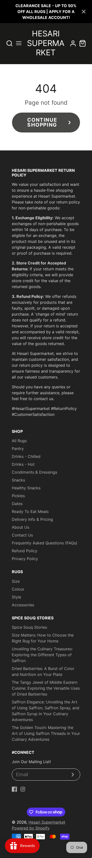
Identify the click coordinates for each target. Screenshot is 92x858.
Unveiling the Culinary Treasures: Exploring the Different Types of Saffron (42, 654)
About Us (20, 527)
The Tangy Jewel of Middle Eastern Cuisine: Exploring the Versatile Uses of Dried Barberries (46, 688)
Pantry (18, 448)
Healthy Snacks (26, 487)
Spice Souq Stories (29, 627)
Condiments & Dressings (34, 472)
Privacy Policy (25, 558)
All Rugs (19, 440)
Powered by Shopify (31, 828)
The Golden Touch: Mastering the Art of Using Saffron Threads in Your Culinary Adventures (46, 733)
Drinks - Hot (23, 464)
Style (16, 597)
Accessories (23, 604)
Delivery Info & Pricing (32, 519)
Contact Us (22, 535)
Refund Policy (24, 550)
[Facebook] (14, 789)
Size (16, 581)
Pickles (18, 495)
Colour (18, 589)
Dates (17, 503)
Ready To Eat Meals (30, 511)
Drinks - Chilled (26, 456)
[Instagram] (23, 789)
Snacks (18, 480)
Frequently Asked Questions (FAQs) (44, 542)
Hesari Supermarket (46, 822)
